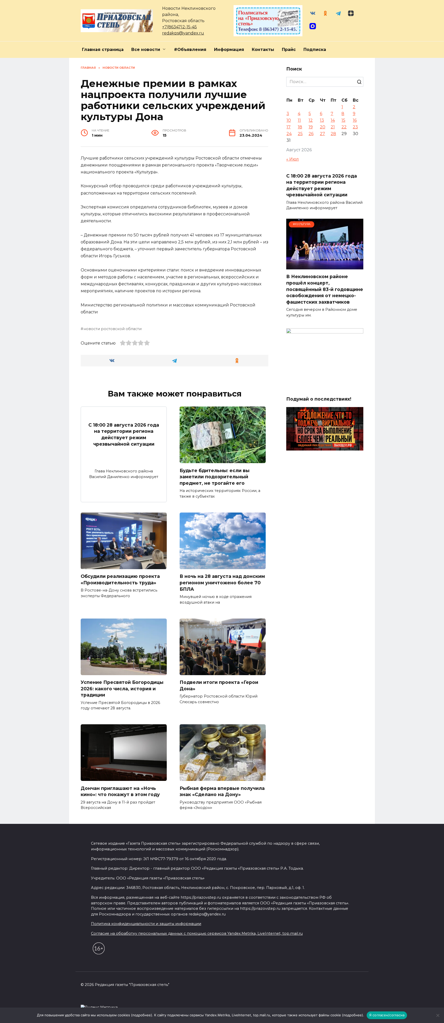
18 (300, 127)
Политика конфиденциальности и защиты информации (146, 923)
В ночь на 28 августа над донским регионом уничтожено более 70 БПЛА (222, 583)
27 (322, 133)
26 (311, 133)
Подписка (314, 49)
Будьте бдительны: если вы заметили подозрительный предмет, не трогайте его (214, 477)
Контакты (263, 49)
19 (311, 127)
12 (311, 120)
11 (299, 120)
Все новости (145, 49)
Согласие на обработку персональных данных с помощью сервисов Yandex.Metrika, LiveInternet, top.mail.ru (197, 933)
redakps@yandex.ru (183, 33)
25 (300, 133)
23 (355, 127)
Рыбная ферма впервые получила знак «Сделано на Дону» (222, 791)
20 (322, 127)
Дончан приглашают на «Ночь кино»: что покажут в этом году (120, 791)
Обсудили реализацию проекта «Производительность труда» (120, 579)
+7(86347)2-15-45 (179, 26)
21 (333, 127)
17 (288, 127)
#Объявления (190, 49)
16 (355, 120)
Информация (229, 49)
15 (343, 120)
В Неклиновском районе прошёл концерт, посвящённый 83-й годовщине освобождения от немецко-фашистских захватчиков (324, 289)
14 (333, 120)
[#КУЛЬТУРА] (324, 266)
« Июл (292, 159)
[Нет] (437, 1015)
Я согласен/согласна (387, 1015)
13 (322, 120)
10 (288, 120)
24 (289, 133)
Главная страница (103, 49)
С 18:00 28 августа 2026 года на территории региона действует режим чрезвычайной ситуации (123, 434)
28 (333, 133)
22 (344, 127)
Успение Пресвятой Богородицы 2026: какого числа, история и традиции (122, 689)
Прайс (289, 49)
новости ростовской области (113, 329)
